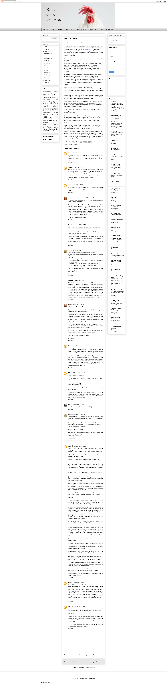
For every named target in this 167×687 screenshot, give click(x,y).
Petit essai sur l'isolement (117, 255)
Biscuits (44, 94)
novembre (47, 53)
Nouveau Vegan (115, 227)
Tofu (55, 127)
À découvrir (93, 29)
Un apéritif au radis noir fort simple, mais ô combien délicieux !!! (116, 320)
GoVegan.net (114, 148)
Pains (54, 115)
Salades (54, 126)
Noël (50, 115)
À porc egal (114, 197)
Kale (45, 108)
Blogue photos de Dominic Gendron (116, 261)
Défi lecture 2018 (115, 222)
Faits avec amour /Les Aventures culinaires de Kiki (116, 237)
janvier (46, 77)
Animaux (55, 93)
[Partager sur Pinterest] (91, 142)
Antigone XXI (114, 140)
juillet (45, 63)
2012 (46, 80)
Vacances (52, 129)
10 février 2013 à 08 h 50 (80, 446)
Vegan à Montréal (116, 205)
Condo (53, 94)
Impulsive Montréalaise (114, 246)
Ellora (69, 446)
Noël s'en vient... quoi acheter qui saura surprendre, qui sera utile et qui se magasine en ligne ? (117, 281)
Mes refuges (114, 248)
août (45, 60)
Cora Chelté (71, 224)
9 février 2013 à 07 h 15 (78, 404)
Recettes (69, 29)
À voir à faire (47, 131)
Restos (60, 29)
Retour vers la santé (113, 37)
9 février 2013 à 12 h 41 (82, 414)
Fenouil (44, 105)
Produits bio (46, 119)
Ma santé (52, 112)
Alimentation (48, 93)
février (46, 75)
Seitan (44, 127)
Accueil (45, 29)
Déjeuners (55, 102)
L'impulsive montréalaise (74, 197)
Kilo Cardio (50, 108)
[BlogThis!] (86, 142)
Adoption (56, 91)
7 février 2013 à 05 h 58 (78, 167)
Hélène (69, 582)
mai (45, 68)
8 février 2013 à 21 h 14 (76, 345)
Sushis (49, 127)
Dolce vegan (46, 99)
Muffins (45, 115)
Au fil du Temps (115, 213)
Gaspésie (51, 105)
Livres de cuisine (81, 29)
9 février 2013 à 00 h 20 (79, 372)
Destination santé (116, 317)
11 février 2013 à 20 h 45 (78, 582)
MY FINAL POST (115, 150)
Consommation (47, 96)
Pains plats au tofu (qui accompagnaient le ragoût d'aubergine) (117, 109)
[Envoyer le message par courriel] (81, 142)
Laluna (69, 250)
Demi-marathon (114, 295)
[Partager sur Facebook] (89, 142)
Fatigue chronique (73, 144)
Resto (45, 122)
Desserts (54, 97)
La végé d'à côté (115, 164)
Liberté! (112, 183)
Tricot (44, 129)
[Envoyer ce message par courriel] (84, 142)
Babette (70, 304)
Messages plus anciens (96, 662)
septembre (47, 58)
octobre (46, 56)
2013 (46, 51)
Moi (53, 29)
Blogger (93, 678)
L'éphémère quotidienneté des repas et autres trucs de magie (117, 104)
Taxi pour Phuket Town (116, 303)
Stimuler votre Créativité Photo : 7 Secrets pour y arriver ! (117, 158)
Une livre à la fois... (116, 115)
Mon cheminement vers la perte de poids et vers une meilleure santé (117, 292)
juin (45, 65)
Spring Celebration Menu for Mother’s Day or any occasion (117, 134)
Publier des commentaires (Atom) (87, 667)
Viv (69, 345)
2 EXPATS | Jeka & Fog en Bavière (116, 301)
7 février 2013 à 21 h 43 (78, 304)
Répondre (70, 162)
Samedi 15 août (115, 116)
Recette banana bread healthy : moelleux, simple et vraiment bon (116, 124)
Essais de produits (107, 29)
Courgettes (46, 97)
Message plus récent (70, 662)
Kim (69, 153)
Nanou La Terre (115, 253)
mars (45, 72)
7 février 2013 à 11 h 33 (78, 250)
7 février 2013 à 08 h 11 (88, 197)
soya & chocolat (115, 173)
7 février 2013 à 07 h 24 (78, 185)
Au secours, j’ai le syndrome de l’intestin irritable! (116, 167)
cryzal (69, 185)
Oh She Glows (115, 131)
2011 (46, 82)
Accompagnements (47, 91)
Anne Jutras (114, 155)
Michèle (70, 404)
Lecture (49, 109)
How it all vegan (54, 106)
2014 (46, 49)
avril (45, 70)
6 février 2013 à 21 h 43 (76, 153)
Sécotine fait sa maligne (115, 188)
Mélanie (70, 167)
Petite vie (47, 117)
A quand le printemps (116, 214)
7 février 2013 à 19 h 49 (79, 280)
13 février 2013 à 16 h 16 (80, 606)
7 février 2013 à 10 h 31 (81, 224)
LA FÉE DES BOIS (116, 327)
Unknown (70, 372)
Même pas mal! (115, 271)
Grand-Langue (71, 414)
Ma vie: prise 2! (115, 269)
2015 (46, 46)
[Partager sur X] (87, 142)
